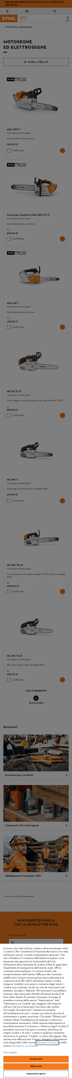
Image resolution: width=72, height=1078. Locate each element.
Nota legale (10, 1052)
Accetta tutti (36, 1059)
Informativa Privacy (47, 1043)
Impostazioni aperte (35, 1073)
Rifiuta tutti (36, 1066)
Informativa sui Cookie (24, 1046)
